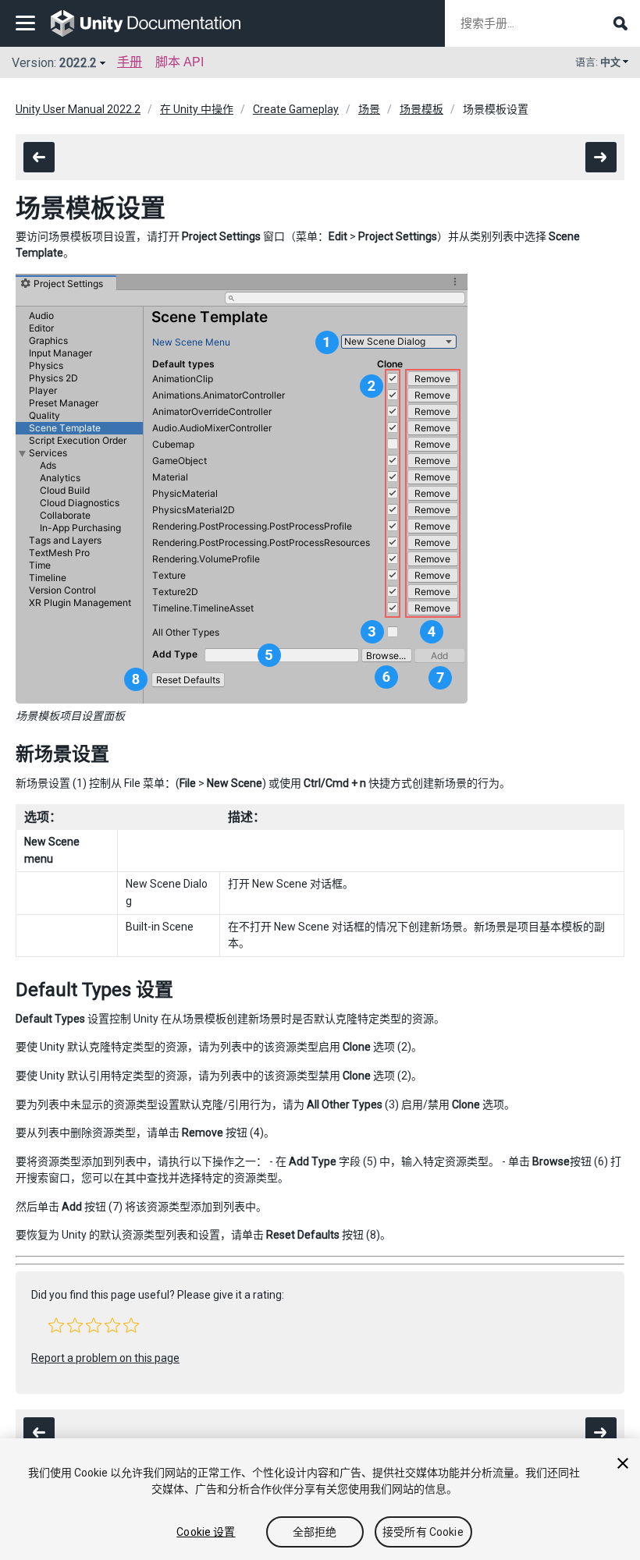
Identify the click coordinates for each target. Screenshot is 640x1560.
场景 (369, 109)
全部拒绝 (315, 1532)
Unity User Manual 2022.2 (78, 109)
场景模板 (421, 109)
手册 (129, 62)
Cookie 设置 (205, 1532)
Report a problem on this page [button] (105, 1358)
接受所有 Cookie (423, 1532)
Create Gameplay (296, 109)
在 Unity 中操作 (196, 109)
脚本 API (179, 62)
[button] (56, 1325)
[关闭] (622, 1463)
